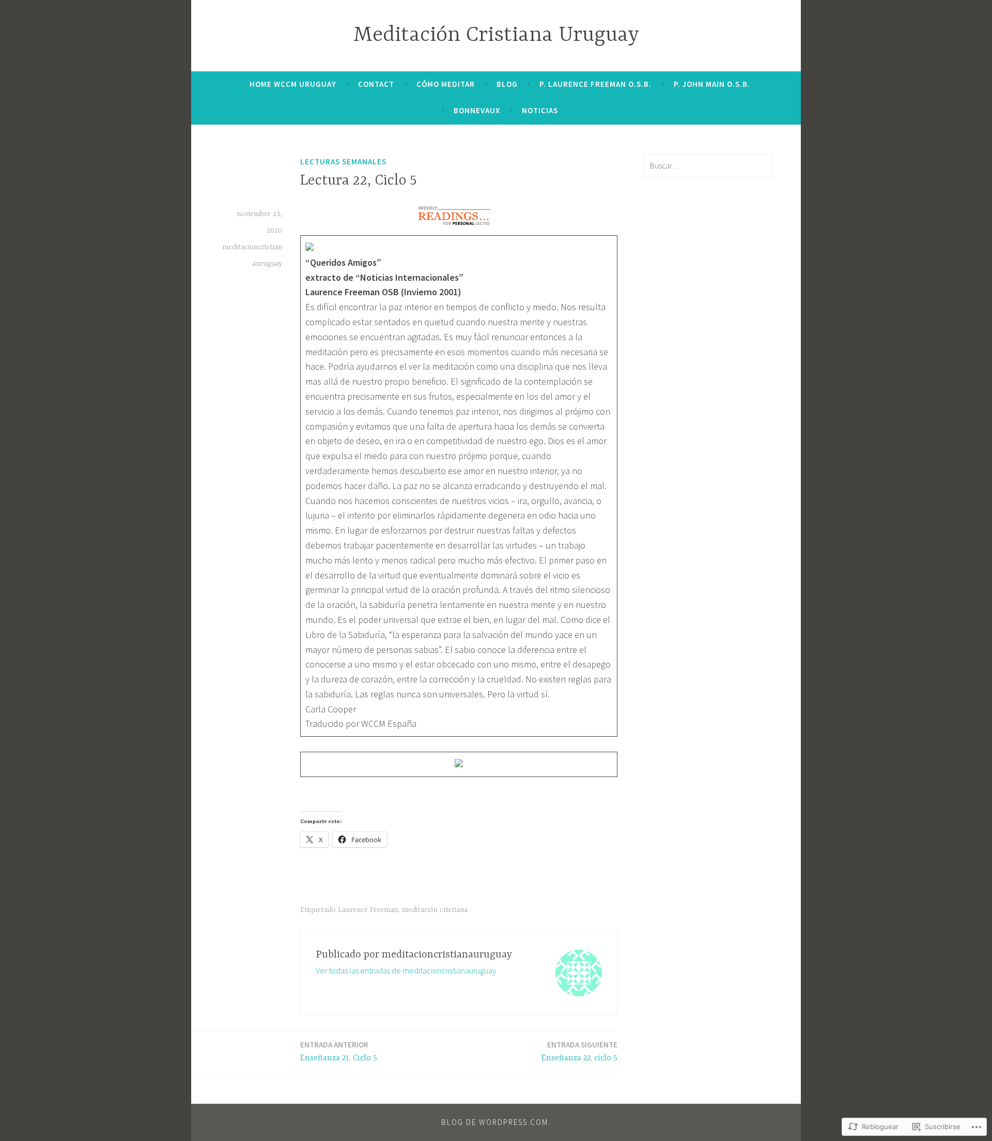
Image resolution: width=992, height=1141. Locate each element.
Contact (376, 84)
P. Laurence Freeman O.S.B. (595, 84)
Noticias (540, 110)
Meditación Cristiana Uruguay (496, 35)
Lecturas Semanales (343, 161)
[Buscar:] (707, 165)
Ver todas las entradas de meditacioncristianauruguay (406, 970)
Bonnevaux (477, 110)
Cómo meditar (445, 84)
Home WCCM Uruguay (293, 84)
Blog (507, 84)
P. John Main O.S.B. (712, 84)
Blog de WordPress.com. (496, 1122)
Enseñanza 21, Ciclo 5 (338, 1051)
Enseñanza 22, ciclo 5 (579, 1051)
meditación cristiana (435, 910)
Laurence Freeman (368, 910)
